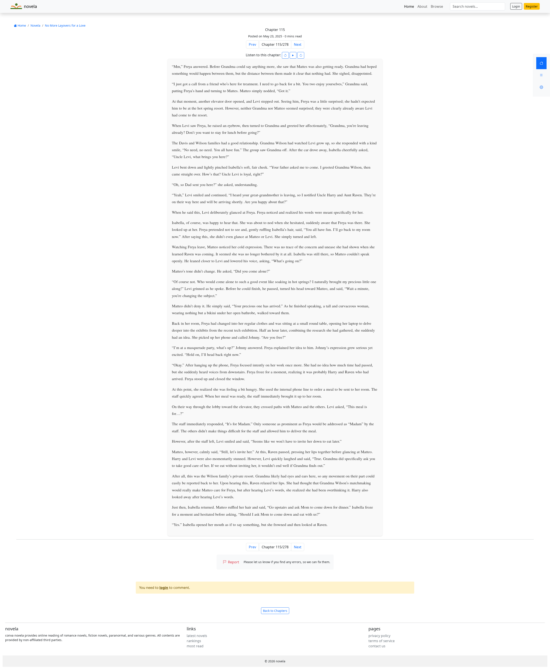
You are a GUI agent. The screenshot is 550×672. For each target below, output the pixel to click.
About (422, 6)
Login (516, 6)
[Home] (541, 63)
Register (532, 6)
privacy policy (379, 635)
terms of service (381, 640)
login (163, 587)
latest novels (197, 635)
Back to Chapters (275, 611)
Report (233, 562)
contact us (376, 646)
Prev (252, 44)
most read (195, 646)
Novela (35, 25)
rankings (194, 640)
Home (409, 6)
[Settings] (541, 87)
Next (297, 44)
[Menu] (541, 75)
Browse (437, 6)
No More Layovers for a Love (65, 25)
